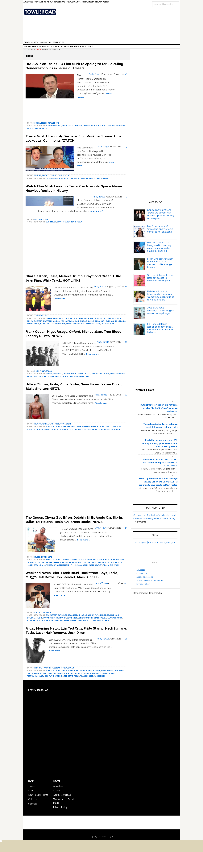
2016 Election (53, 427)
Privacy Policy (143, 584)
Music (37, 557)
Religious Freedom (84, 565)
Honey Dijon (63, 673)
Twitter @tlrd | (140, 542)
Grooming (119, 671)
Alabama (64, 560)
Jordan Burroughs (107, 321)
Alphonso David (53, 126)
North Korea (108, 673)
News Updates (47, 324)
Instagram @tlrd (168, 542)
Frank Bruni (113, 615)
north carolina (35, 565)
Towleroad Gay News (102, 12)
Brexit (49, 374)
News (36, 324)
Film (99, 427)
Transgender (40, 128)
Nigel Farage (48, 377)
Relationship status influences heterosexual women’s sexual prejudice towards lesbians (160, 295)
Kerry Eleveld (98, 618)
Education (39, 613)
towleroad (53, 123)
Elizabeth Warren (43, 321)
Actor (37, 316)
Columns (32, 799)
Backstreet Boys (54, 615)
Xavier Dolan (113, 429)
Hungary (114, 374)
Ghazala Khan (72, 321)
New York (96, 562)
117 (125, 583)
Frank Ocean (84, 374)
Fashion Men (58, 321)
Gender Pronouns (92, 126)
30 (126, 394)
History (38, 219)
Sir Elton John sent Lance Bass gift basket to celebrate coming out (160, 278)
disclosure (79, 671)
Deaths (44, 562)
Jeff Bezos (72, 618)
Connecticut (33, 562)
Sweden (59, 676)
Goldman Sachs (34, 618)
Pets (86, 429)
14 (126, 286)
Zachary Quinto (81, 377)
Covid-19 (63, 179)
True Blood (67, 377)
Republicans (55, 668)
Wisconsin (99, 676)
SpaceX (66, 222)
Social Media (40, 123)
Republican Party (35, 676)
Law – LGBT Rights (38, 795)
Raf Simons (60, 324)
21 (126, 638)
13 (126, 528)
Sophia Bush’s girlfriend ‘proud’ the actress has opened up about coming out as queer (160, 214)
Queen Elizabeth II (65, 565)
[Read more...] (96, 211)
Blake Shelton (67, 427)
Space (45, 219)
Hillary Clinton (110, 427)
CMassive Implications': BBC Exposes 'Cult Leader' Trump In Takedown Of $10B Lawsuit (159, 462)
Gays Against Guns (100, 374)
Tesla (30, 128)
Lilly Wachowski (114, 618)
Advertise (140, 570)
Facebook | (154, 542)
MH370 (35, 621)
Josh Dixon (75, 673)
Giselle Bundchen (89, 321)
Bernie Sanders (53, 318)
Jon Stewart (84, 618)
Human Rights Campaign (113, 126)
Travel (31, 786)
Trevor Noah (101, 179)
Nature (87, 562)
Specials (32, 803)
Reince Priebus (73, 324)
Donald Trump (104, 318)
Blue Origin (85, 615)
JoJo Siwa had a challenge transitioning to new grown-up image (160, 310)
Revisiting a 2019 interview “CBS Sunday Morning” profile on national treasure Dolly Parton (159, 443)
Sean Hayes (94, 429)
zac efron (114, 565)
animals (73, 560)
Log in (110, 836)
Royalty (98, 565)
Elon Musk (77, 126)
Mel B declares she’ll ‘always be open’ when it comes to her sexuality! (160, 229)
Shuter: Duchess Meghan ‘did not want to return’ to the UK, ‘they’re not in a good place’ (158, 408)
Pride (36, 371)
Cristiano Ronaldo (87, 318)
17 (126, 342)
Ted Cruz (68, 676)
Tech (73, 222)
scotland (91, 621)
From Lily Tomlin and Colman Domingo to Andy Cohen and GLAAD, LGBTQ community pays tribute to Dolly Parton (158, 482)
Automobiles (91, 560)
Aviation (102, 560)
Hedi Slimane (33, 673)
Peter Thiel (77, 429)
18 (126, 74)
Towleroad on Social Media (149, 580)
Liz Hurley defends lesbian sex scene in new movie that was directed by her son (160, 328)
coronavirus (52, 179)
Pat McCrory (50, 565)
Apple (81, 560)
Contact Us (141, 573)
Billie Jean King (69, 318)
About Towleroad (144, 577)
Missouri (66, 562)
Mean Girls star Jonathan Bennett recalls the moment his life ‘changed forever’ (160, 262)
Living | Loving (49, 176)
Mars (29, 621)
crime (78, 427)
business (66, 126)
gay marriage (55, 562)
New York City (43, 429)
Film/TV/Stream (42, 424)
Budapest (57, 374)
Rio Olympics (87, 324)
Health (37, 176)
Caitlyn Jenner (99, 615)
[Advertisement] (76, 473)
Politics (55, 424)
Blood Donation (115, 560)
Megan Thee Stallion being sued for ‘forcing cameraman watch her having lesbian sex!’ (159, 246)
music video (77, 562)
